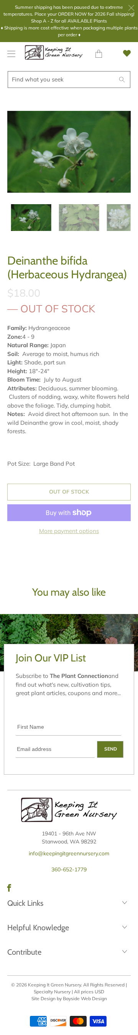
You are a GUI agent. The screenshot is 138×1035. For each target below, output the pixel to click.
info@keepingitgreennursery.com (69, 853)
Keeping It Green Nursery (54, 985)
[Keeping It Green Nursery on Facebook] (9, 888)
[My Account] (9, 54)
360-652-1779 (69, 869)
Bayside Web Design (85, 998)
